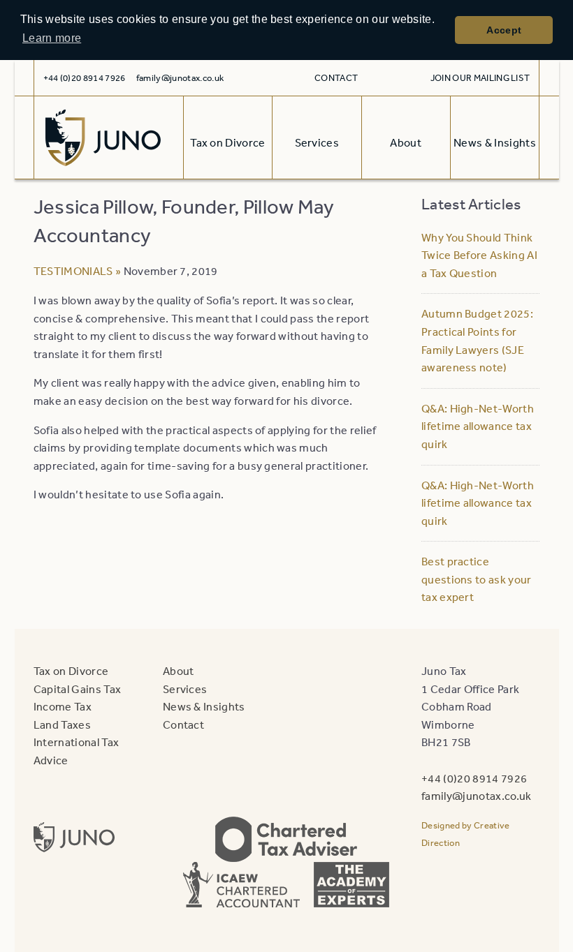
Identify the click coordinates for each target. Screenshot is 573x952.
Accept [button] (503, 30)
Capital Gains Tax (77, 689)
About (178, 671)
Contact (336, 78)
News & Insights (204, 706)
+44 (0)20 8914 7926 (474, 778)
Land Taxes (62, 724)
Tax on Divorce (71, 671)
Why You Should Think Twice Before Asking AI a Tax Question (479, 255)
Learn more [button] (51, 38)
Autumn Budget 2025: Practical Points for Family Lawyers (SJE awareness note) (477, 340)
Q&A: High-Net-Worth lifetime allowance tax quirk (477, 426)
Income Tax (63, 706)
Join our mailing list (480, 78)
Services (185, 689)
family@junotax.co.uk (180, 78)
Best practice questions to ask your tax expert (476, 579)
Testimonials (73, 271)
